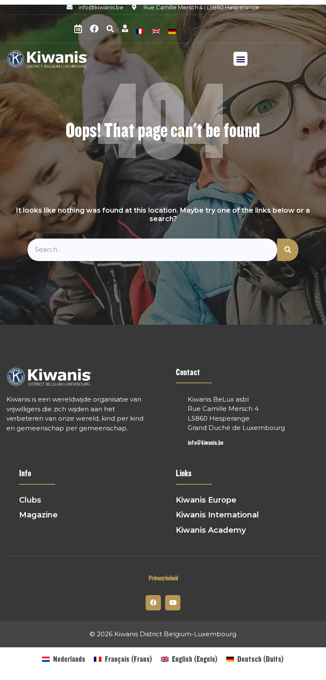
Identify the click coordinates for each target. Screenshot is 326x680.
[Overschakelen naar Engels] (156, 30)
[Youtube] (172, 602)
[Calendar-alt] (78, 29)
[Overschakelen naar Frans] (140, 30)
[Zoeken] (287, 250)
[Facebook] (94, 29)
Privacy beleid (163, 578)
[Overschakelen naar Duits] (172, 30)
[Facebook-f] (153, 602)
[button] (110, 29)
